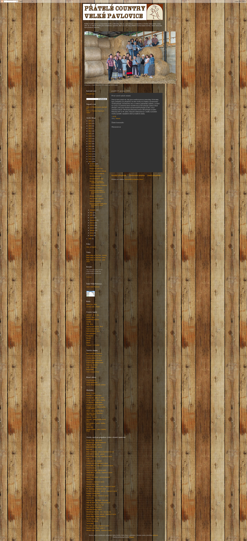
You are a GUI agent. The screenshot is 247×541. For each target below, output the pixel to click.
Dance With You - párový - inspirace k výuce (99, 465)
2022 (90, 131)
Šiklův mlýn (89, 427)
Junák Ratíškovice (91, 382)
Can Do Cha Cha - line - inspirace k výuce (99, 456)
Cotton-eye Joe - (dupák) (94, 461)
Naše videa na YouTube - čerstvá (96, 255)
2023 (90, 128)
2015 (90, 149)
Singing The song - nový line (95, 505)
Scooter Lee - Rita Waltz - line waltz (97, 500)
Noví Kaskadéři (91, 333)
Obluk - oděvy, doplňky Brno (95, 411)
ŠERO (88, 342)
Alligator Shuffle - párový (93, 445)
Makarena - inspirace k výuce (95, 482)
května (92, 225)
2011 (90, 159)
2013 (90, 154)
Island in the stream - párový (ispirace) (98, 477)
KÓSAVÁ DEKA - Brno (93, 331)
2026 (90, 121)
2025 (90, 123)
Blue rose (89, 449)
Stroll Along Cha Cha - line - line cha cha (98, 512)
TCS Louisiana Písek (92, 372)
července (93, 220)
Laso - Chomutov (91, 367)
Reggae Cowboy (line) (93, 493)
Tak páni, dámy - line (92, 519)
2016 (90, 146)
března (92, 230)
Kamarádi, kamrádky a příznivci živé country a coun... (97, 192)
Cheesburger (90, 475)
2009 (90, 238)
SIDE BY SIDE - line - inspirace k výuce (98, 502)
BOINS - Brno (90, 317)
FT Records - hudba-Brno (94, 402)
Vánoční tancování (95, 176)
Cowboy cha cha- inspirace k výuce (97, 463)
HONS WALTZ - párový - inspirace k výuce (99, 472)
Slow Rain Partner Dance (94, 509)
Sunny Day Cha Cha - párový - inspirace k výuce (101, 514)
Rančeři (88, 338)
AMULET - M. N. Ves (92, 315)
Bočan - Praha (90, 393)
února (92, 233)
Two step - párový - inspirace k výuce (97, 526)
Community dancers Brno (94, 355)
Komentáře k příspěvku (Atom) (134, 179)
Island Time (89, 479)
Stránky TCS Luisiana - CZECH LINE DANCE (97, 181)
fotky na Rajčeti (91, 247)
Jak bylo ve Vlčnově (96, 196)
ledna (92, 235)
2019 (90, 138)
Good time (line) (91, 468)
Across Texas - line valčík (94, 440)
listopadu (93, 210)
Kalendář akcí (90, 94)
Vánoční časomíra (95, 201)
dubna (92, 228)
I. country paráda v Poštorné (98, 185)
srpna (92, 217)
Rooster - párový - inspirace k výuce (97, 495)
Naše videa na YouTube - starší (96, 257)
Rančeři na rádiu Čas (96, 168)
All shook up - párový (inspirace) (96, 442)
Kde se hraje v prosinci (97, 198)
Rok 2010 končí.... (95, 166)
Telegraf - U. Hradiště (92, 345)
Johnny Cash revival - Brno (94, 326)
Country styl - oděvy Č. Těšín (95, 397)
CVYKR (88, 322)
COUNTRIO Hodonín (92, 319)
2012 (90, 156)
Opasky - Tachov (91, 417)
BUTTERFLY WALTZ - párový (95, 454)
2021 (90, 133)
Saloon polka (90, 498)
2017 (90, 143)
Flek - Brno (89, 324)
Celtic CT (89, 458)
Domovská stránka (137, 175)
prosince (93, 163)
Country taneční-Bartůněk (94, 360)
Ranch (88, 340)
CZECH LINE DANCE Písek (94, 362)
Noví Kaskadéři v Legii (96, 178)
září (91, 215)
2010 (90, 161)
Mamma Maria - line (92, 484)
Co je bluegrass (91, 380)
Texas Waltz (90, 523)
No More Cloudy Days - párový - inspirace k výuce (101, 491)
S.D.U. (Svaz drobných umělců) (96, 385)
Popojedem (89, 336)
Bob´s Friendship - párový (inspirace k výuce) (100, 451)
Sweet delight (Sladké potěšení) (96, 516)
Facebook (89, 277)
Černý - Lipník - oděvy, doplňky (95, 400)
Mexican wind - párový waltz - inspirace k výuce (100, 486)
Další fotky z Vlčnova (96, 188)
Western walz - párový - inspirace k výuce (99, 530)
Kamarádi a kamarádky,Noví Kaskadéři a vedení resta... (98, 205)
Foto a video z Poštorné (97, 173)
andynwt (155, 535)
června (92, 222)
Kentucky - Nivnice (92, 365)
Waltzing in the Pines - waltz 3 (95, 528)
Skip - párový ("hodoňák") (94, 507)
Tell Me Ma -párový (92, 521)
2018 (90, 141)
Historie (118, 118)
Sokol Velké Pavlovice (93, 287)
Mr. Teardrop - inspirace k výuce (96, 488)
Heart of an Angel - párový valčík (96, 470)
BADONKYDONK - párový (94, 447)
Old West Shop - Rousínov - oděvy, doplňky (94, 413)
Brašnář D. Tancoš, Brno (93, 395)
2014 (90, 151)
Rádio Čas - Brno (91, 304)
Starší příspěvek (154, 175)
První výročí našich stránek (98, 171)
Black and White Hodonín (94, 353)
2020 (90, 136)
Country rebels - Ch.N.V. (93, 358)
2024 (90, 126)
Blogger (131, 537)
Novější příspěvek (118, 175)
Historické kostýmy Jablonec (95, 404)
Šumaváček (89, 369)
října (91, 212)
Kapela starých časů (92, 329)
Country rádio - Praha (93, 306)
